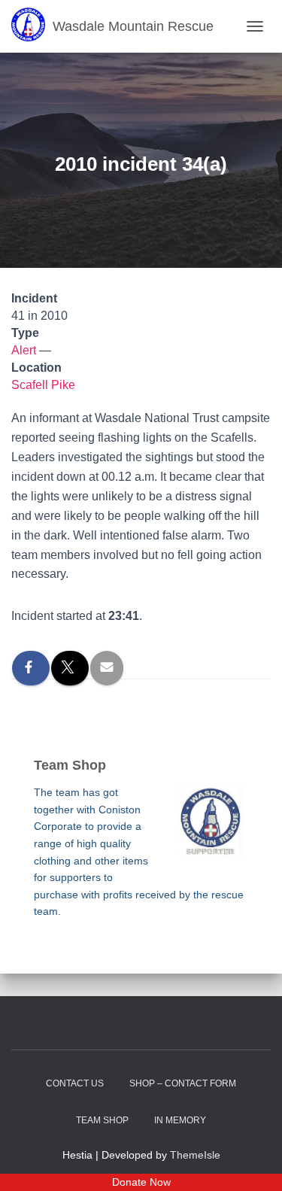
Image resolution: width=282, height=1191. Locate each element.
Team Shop (102, 1120)
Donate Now (141, 1182)
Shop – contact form (182, 1083)
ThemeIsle (195, 1155)
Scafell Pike (43, 384)
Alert (23, 350)
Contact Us (75, 1083)
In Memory (180, 1120)
